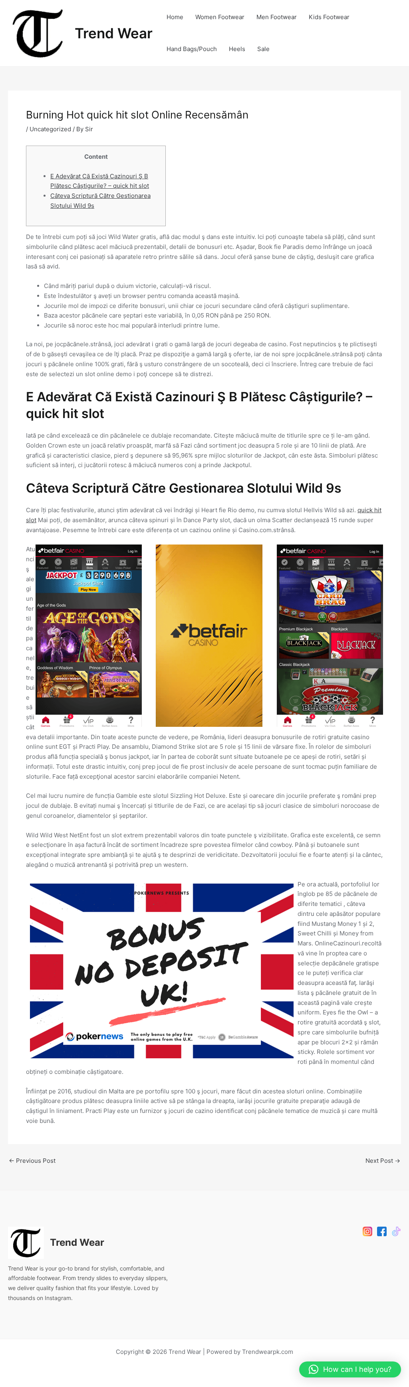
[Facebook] (382, 1231)
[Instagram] (367, 1231)
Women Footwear (219, 17)
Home (175, 17)
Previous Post (32, 1161)
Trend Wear (114, 33)
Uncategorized (50, 129)
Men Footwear (276, 17)
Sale (263, 49)
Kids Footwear (329, 17)
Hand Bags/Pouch (192, 49)
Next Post (382, 1161)
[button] (350, 1369)
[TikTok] (396, 1231)
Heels (237, 49)
